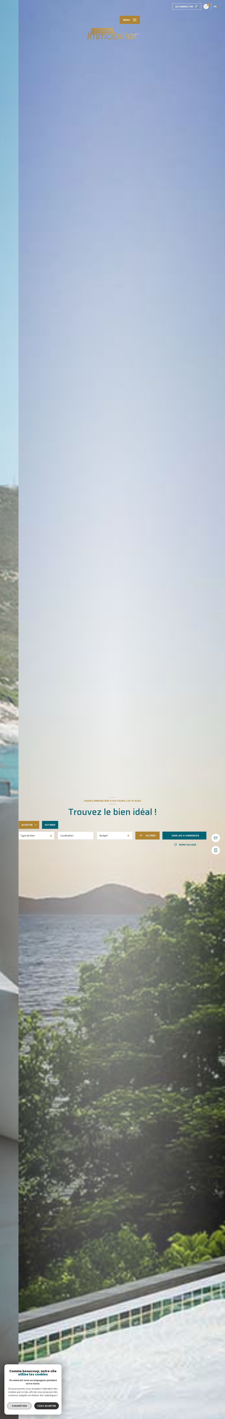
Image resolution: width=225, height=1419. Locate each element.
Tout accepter (46, 1405)
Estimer (50, 825)
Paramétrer (19, 1405)
